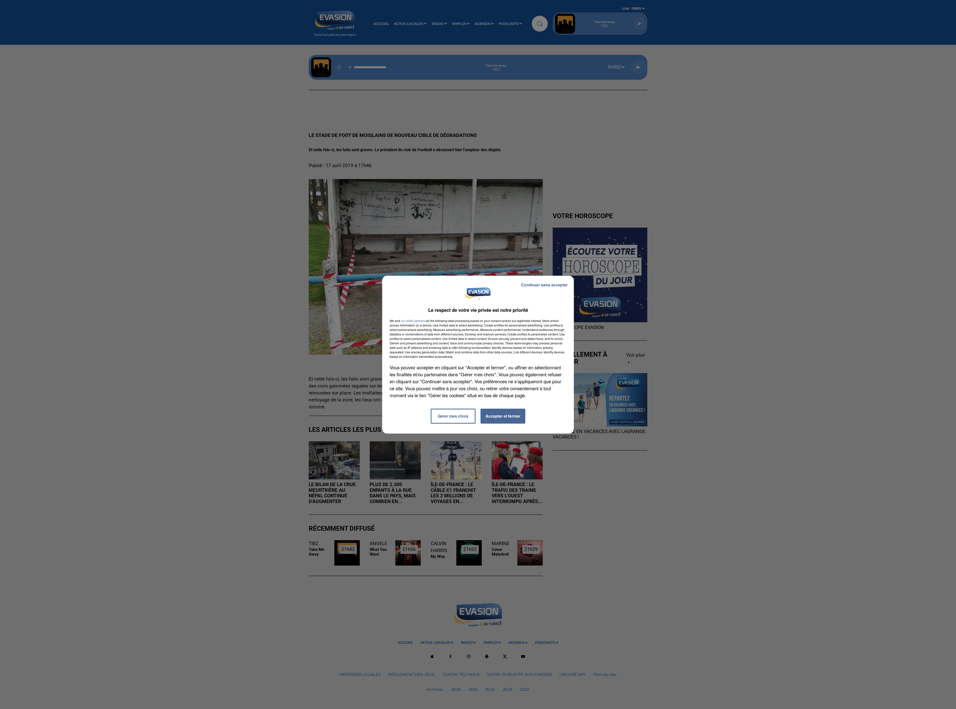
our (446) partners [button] (413, 321)
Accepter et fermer (502, 416)
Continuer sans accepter (544, 285)
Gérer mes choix (453, 416)
